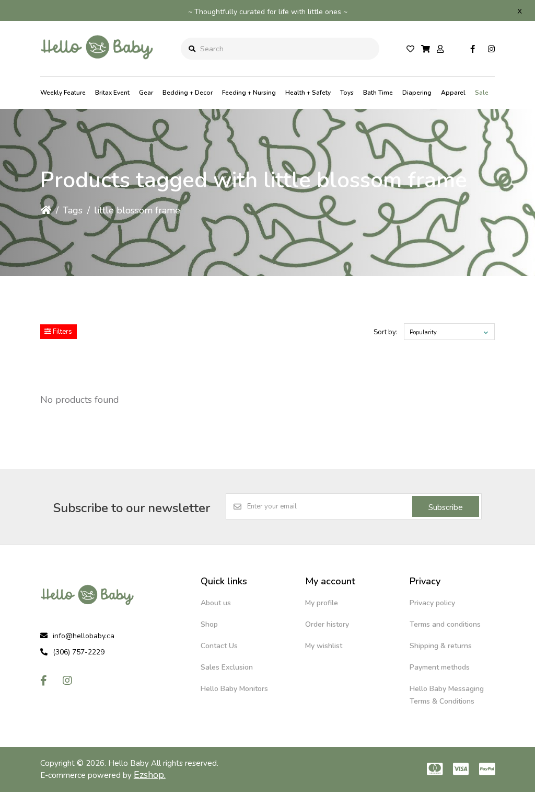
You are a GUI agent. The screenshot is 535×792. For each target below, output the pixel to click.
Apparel (453, 92)
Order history (327, 624)
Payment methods (440, 667)
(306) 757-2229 (78, 652)
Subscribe (445, 507)
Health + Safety (308, 92)
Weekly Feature (63, 92)
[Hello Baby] (97, 67)
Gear (146, 92)
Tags (73, 210)
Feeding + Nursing (249, 92)
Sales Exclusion (227, 667)
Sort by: (386, 332)
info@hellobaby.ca (83, 636)
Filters (61, 331)
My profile (321, 603)
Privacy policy (432, 603)
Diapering (417, 92)
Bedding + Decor (187, 92)
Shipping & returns (441, 646)
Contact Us (219, 646)
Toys (347, 92)
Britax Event (112, 92)
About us (216, 603)
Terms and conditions (445, 624)
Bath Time (378, 92)
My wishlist (323, 646)
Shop (209, 624)
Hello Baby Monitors (234, 689)
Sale (482, 92)
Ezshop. (150, 774)
